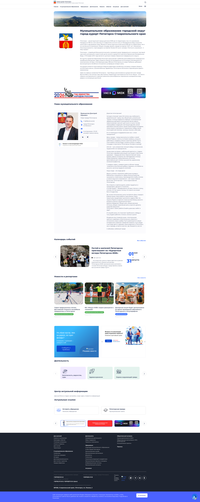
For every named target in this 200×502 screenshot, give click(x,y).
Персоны (119, 446)
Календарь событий (59, 440)
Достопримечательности (61, 459)
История (56, 457)
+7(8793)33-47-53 (88, 477)
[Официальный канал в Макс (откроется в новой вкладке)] (131, 478)
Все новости (142, 278)
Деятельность (94, 6)
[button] (56, 257)
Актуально (116, 6)
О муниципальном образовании (69, 6)
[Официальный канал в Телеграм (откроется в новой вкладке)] (135, 478)
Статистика (88, 457)
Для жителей (125, 6)
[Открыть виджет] (195, 497)
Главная (56, 6)
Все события (141, 240)
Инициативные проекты (124, 443)
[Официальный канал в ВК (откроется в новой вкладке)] (140, 478)
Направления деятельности (93, 438)
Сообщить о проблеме (66, 349)
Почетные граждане (59, 455)
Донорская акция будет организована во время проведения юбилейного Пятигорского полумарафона (129, 309)
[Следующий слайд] (145, 342)
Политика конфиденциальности (116, 478)
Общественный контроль (124, 436)
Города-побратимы (59, 463)
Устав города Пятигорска (92, 449)
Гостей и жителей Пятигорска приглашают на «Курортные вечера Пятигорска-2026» (107, 250)
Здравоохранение (121, 314)
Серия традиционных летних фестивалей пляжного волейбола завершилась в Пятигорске (67, 309)
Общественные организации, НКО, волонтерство (127, 440)
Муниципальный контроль (93, 465)
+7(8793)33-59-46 (58, 477)
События (108, 6)
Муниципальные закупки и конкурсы (96, 461)
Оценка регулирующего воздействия (96, 459)
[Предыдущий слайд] (102, 342)
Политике (55, 498)
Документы (88, 455)
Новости (102, 6)
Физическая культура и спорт (64, 314)
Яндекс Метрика (85, 494)
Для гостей (57, 446)
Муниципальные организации (94, 453)
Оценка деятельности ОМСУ (125, 438)
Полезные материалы (60, 442)
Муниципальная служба (92, 451)
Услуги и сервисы (59, 444)
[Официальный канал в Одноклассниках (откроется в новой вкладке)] (144, 478)
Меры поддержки (90, 440)
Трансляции (57, 448)
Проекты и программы (92, 442)
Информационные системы (93, 463)
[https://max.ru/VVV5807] (100, 423)
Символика (57, 453)
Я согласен (142, 495)
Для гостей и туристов (60, 461)
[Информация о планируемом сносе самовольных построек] (73, 423)
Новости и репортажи (60, 438)
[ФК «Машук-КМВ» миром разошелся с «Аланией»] (99, 293)
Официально (84, 6)
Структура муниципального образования (97, 447)
